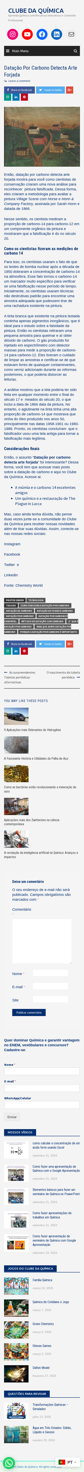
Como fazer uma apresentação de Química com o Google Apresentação (56, 1169)
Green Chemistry (43, 1324)
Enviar (12, 1117)
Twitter (10, 565)
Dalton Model (41, 1368)
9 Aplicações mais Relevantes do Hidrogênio (32, 730)
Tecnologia (35, 600)
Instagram (12, 544)
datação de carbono (19, 610)
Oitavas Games (42, 1346)
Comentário (21, 911)
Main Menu (20, 51)
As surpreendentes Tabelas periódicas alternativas (19, 677)
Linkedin (11, 575)
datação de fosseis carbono (55, 610)
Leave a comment (19, 81)
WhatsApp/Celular (17, 1098)
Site (15, 1000)
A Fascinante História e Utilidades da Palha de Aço (36, 758)
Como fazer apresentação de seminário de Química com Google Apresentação (54, 1240)
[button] (9, 1463)
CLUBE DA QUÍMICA (36, 10)
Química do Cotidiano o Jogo (51, 1302)
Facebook (12, 554)
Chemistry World (29, 585)
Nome (18, 974)
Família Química (42, 1280)
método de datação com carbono (42, 621)
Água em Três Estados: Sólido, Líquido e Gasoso (52, 1430)
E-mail (18, 987)
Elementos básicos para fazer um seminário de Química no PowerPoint (56, 1192)
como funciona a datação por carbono (45, 605)
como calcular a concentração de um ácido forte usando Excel (56, 1145)
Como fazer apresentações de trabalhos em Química (52, 1215)
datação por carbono (20, 616)
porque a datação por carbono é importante (48, 631)
